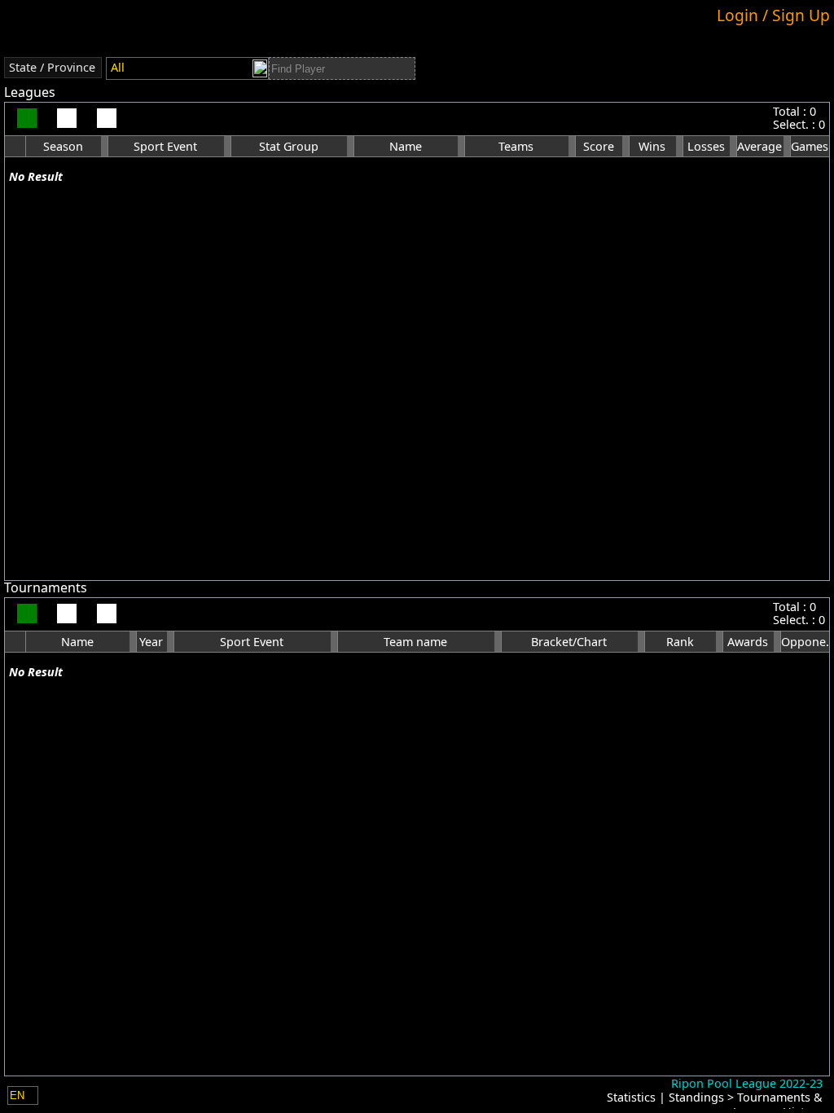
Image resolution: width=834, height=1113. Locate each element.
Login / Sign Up (773, 15)
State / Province (52, 67)
